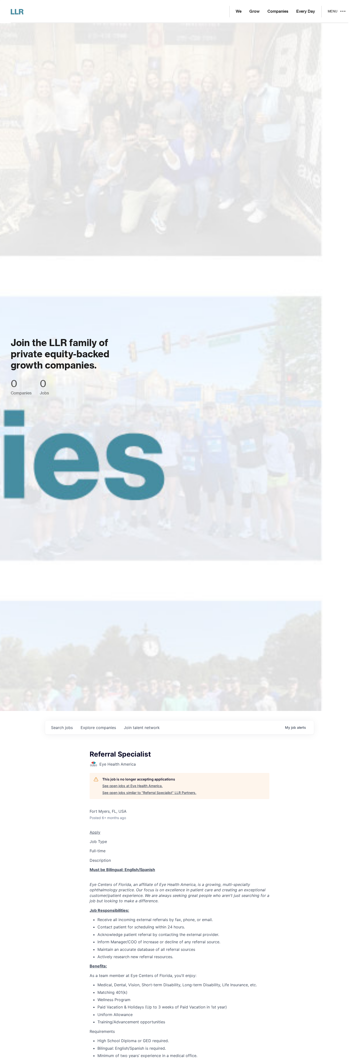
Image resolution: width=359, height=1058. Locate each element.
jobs (62, 727)
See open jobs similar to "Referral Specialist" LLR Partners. (149, 793)
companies (98, 727)
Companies (277, 11)
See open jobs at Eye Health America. (132, 786)
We (239, 11)
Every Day (305, 11)
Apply (95, 832)
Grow (254, 11)
